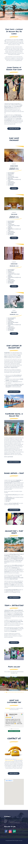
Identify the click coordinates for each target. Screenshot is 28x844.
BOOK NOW (14, 188)
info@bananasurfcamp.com (14, 822)
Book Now (14, 237)
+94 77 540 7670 (11, 821)
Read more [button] (8, 725)
